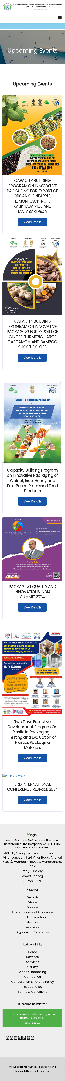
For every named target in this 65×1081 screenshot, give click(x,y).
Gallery (32, 967)
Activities (32, 962)
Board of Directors (32, 917)
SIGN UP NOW (32, 1023)
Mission (32, 907)
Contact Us (32, 977)
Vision (32, 902)
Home (32, 952)
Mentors (32, 922)
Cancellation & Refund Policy (32, 982)
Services (32, 957)
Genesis (32, 897)
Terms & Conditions (32, 992)
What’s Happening (32, 972)
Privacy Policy (32, 987)
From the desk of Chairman (32, 912)
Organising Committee (33, 932)
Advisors (32, 927)
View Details (33, 222)
